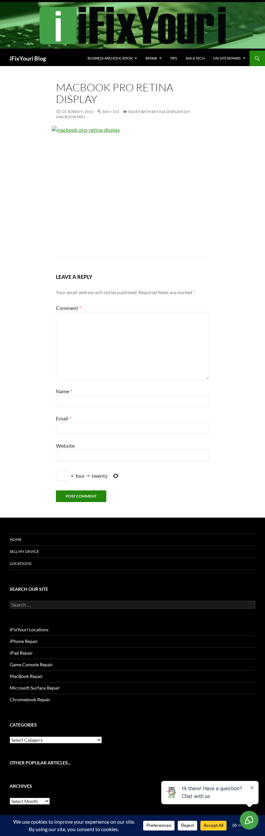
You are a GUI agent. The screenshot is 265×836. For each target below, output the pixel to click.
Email (63, 418)
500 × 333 (110, 111)
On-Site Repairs (227, 58)
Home (16, 539)
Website (65, 445)
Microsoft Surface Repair (35, 688)
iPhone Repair (24, 641)
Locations (20, 563)
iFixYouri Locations (29, 629)
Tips (173, 58)
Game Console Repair (31, 664)
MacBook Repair (26, 676)
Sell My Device (24, 551)
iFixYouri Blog (28, 58)
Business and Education (110, 58)
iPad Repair (21, 653)
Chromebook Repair (30, 699)
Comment (68, 308)
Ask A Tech (195, 58)
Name (64, 391)
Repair (151, 58)
